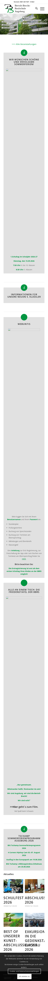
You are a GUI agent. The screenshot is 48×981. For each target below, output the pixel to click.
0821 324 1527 (24, 2)
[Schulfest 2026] (13, 886)
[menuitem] (35, 9)
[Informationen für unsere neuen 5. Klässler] (24, 287)
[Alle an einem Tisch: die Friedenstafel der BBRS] (24, 583)
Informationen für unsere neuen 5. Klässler (24, 295)
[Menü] (41, 9)
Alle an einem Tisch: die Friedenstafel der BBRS (24, 590)
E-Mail (32, 2)
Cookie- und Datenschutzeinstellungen (24, 971)
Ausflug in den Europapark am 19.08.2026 (24, 859)
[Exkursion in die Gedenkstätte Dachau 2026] (34, 920)
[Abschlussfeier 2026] (34, 886)
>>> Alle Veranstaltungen (24, 44)
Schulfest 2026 (14, 900)
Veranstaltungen (10, 906)
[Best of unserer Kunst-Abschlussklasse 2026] (13, 920)
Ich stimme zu (24, 976)
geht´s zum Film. (24, 806)
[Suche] (35, 9)
